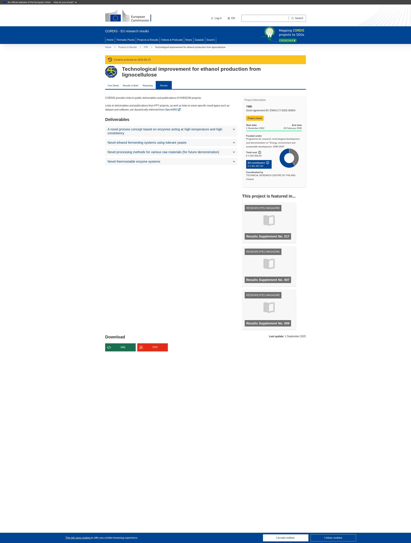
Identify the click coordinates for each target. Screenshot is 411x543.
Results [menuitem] (164, 85)
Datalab (199, 39)
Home (110, 39)
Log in (218, 18)
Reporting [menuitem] (148, 85)
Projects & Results (147, 39)
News (188, 39)
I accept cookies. (285, 537)
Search (210, 39)
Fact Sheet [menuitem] (113, 85)
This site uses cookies (78, 537)
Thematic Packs (125, 39)
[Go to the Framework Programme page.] (111, 72)
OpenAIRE (171, 109)
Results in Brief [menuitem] (130, 85)
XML (123, 347)
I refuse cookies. (333, 537)
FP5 (146, 47)
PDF (155, 347)
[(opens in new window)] (131, 16)
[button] (231, 18)
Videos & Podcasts (172, 39)
